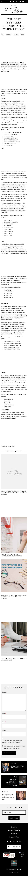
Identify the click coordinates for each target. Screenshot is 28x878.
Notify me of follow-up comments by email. (14, 746)
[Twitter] (13, 1)
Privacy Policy (14, 837)
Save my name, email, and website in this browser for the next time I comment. (12, 741)
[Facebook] (10, 1)
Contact (14, 834)
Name (4, 713)
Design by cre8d (14, 872)
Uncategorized (11, 446)
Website (4, 730)
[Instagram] (20, 1)
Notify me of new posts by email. (12, 748)
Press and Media (14, 830)
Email (4, 722)
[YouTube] (23, 1)
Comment (5, 692)
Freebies (14, 827)
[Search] (26, 1)
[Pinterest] (17, 1)
